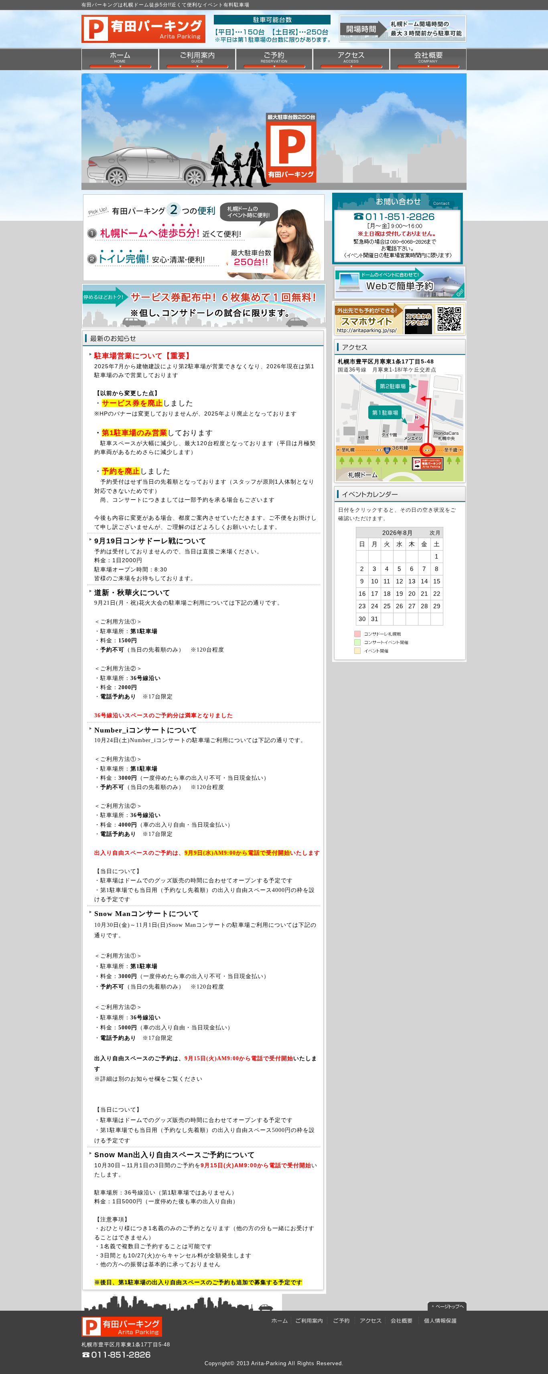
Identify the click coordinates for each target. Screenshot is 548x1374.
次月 (435, 533)
